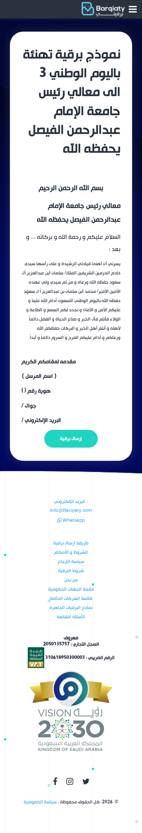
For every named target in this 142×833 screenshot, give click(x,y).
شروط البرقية (71, 571)
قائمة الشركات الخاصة (71, 598)
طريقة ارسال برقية (71, 543)
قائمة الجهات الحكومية (71, 589)
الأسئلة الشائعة (71, 617)
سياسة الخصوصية (40, 802)
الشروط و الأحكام (71, 552)
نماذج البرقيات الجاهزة (71, 607)
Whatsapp (73, 520)
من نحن (71, 580)
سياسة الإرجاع (71, 561)
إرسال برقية (71, 438)
